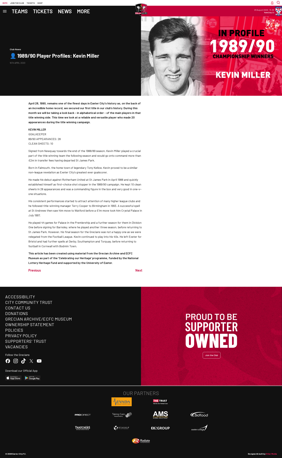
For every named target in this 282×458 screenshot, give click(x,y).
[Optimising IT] (121, 428)
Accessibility (20, 296)
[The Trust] (160, 402)
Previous (34, 270)
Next (138, 270)
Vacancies (16, 346)
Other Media (271, 454)
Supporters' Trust (26, 341)
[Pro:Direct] (83, 415)
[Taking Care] (121, 414)
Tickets (31, 3)
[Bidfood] (199, 415)
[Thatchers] (83, 428)
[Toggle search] (278, 3)
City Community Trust (29, 302)
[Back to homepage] (141, 10)
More (83, 11)
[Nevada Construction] (121, 401)
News (65, 11)
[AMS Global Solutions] (160, 415)
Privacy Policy (21, 335)
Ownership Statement (29, 324)
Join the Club (211, 355)
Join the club (17, 3)
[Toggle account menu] (272, 3)
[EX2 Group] (160, 428)
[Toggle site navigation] (4, 11)
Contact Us (18, 307)
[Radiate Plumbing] (141, 441)
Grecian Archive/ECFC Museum (38, 318)
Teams (20, 11)
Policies (14, 330)
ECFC (5, 3)
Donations (16, 313)
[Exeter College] (199, 428)
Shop (40, 3)
